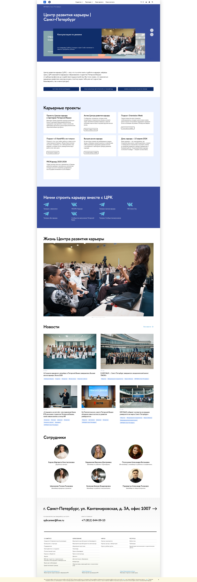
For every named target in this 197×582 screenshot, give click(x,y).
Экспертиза (46, 420)
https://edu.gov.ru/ (87, 571)
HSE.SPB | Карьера (76, 209)
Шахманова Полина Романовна (61, 486)
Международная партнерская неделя (128, 420)
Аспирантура (76, 561)
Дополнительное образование (80, 559)
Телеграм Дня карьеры (50, 218)
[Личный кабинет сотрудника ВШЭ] (149, 2)
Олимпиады (75, 548)
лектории (53, 420)
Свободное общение (49, 379)
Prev (152, 30)
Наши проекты (99, 2)
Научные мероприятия (107, 541)
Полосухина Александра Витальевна (135, 462)
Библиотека (133, 541)
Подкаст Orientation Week (132, 115)
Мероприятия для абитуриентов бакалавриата (84, 541)
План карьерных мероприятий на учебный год (98, 89)
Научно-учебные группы (107, 546)
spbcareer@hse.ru (53, 520)
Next (152, 34)
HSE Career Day (132, 209)
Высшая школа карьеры (93, 138)
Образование (77, 538)
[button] (45, 279)
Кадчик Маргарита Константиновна (61, 462)
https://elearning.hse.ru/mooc (127, 571)
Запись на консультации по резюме (135, 89)
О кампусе (48, 538)
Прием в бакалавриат (78, 551)
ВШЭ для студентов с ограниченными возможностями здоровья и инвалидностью (55, 559)
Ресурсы (132, 538)
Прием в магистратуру (78, 554)
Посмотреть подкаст (128, 128)
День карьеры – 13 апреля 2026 (134, 138)
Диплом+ (75, 556)
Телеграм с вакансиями (50, 209)
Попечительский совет (50, 551)
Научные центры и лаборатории (109, 543)
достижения (91, 420)
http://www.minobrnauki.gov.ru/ (52, 571)
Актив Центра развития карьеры (97, 115)
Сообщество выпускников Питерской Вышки (82, 219)
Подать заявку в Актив (91, 129)
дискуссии (59, 420)
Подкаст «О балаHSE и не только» (61, 138)
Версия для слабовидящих (50, 563)
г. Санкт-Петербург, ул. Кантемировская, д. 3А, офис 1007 (97, 508)
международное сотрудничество (115, 379)
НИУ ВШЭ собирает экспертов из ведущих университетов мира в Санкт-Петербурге (135, 413)
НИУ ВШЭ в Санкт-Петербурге (52, 6)
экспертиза (64, 379)
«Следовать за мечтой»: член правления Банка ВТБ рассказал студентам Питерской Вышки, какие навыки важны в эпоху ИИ (59, 414)
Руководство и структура (50, 543)
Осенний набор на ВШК (91, 152)
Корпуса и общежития (49, 554)
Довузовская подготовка (79, 546)
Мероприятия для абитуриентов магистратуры (84, 543)
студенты (57, 379)
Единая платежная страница (51, 565)
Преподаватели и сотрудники (51, 548)
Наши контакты (110, 2)
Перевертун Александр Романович (136, 486)
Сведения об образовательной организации (55, 541)
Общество (103, 379)
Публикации (133, 543)
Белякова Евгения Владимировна (98, 486)
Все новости (147, 327)
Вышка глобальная (129, 379)
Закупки (46, 556)
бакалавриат (58, 422)
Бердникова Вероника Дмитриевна (98, 462)
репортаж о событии (82, 379)
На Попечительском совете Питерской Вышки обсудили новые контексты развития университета (97, 414)
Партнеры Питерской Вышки (61, 89)
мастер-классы (72, 379)
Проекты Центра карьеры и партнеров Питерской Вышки (59, 116)
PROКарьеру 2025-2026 (57, 161)
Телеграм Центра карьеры (107, 209)
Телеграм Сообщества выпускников (110, 218)
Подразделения (48, 546)
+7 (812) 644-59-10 (93, 520)
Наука (103, 538)
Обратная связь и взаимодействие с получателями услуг (85, 564)
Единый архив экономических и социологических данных (142, 546)
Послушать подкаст (52, 152)
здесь (124, 579)
